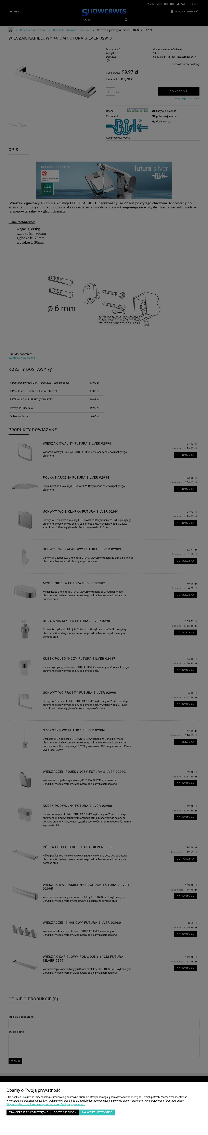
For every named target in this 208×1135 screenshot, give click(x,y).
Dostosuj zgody (65, 1112)
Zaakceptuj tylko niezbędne (28, 1112)
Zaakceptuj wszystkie (97, 1112)
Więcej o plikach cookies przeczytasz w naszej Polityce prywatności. (45, 1104)
